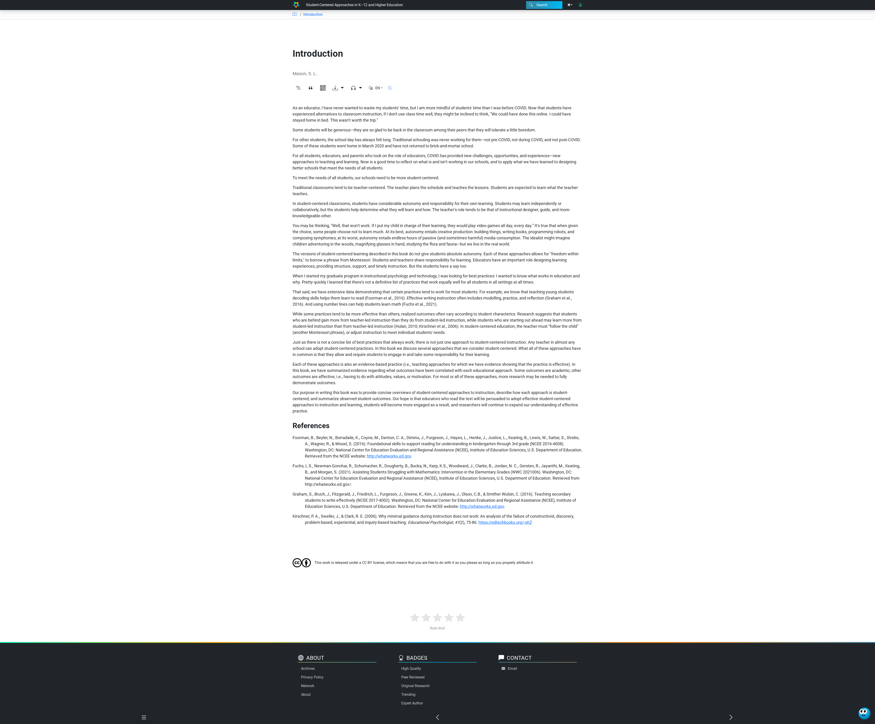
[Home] (296, 5)
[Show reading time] (390, 88)
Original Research (415, 686)
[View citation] (310, 88)
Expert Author (412, 703)
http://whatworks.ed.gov (389, 456)
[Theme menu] (570, 5)
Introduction (313, 14)
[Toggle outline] (298, 88)
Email (512, 668)
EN (377, 88)
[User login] (580, 5)
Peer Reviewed (413, 677)
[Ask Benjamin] (864, 713)
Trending (408, 694)
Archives (308, 668)
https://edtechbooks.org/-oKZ (505, 522)
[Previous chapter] (437, 717)
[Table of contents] (294, 14)
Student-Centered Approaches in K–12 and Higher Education (354, 5)
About (306, 694)
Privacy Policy (312, 677)
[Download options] (338, 88)
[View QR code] (323, 88)
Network (307, 686)
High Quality (411, 668)
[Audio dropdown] (356, 88)
